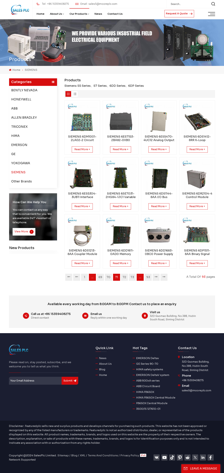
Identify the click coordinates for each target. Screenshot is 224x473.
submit (67, 380)
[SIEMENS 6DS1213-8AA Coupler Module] (82, 232)
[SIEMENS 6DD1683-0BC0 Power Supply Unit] (159, 232)
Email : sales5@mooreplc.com (98, 3)
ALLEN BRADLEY (24, 117)
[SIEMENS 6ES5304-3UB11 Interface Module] (82, 175)
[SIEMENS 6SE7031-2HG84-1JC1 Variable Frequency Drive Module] (120, 175)
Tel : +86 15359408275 (55, 3)
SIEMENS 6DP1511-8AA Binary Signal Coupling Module (197, 252)
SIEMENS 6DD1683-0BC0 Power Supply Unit (159, 252)
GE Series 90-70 (147, 363)
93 (148, 277)
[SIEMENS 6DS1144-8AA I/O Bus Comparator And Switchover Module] (159, 175)
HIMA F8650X (145, 392)
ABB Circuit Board (148, 386)
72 (124, 277)
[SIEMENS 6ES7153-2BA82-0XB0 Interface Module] (120, 118)
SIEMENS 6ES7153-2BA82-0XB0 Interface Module (120, 138)
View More (22, 231)
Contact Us (114, 13)
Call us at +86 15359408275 (51, 314)
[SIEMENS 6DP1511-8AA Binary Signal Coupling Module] (197, 232)
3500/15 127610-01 (148, 408)
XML (82, 455)
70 (108, 277)
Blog (102, 369)
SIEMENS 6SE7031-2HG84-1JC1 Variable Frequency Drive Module (121, 195)
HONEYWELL (21, 99)
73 (132, 277)
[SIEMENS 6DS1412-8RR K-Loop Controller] (197, 118)
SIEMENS (31, 70)
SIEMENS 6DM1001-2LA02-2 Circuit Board (82, 138)
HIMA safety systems (149, 369)
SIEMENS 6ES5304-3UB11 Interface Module (82, 195)
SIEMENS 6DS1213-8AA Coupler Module (82, 252)
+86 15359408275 (193, 380)
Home (40, 13)
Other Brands (21, 181)
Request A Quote (177, 13)
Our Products (78, 13)
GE (13, 154)
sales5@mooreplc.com (196, 390)
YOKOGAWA (20, 163)
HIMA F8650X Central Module (155, 397)
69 (100, 277)
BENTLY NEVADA (24, 90)
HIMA (15, 136)
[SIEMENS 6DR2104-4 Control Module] (197, 175)
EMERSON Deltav (147, 358)
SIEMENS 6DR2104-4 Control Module (197, 195)
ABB (14, 108)
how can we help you (29, 202)
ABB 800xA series (148, 380)
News (98, 13)
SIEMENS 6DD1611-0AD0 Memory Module (120, 252)
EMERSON (19, 145)
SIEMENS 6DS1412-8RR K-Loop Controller (197, 138)
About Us (56, 13)
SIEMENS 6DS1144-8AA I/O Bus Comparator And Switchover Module (159, 195)
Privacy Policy (129, 455)
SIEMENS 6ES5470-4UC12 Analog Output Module (159, 138)
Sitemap (63, 455)
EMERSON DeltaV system (152, 375)
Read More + (82, 149)
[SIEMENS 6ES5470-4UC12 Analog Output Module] (159, 118)
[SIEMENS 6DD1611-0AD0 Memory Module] (120, 232)
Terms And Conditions (103, 455)
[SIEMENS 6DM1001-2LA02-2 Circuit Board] (82, 118)
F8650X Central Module (151, 403)
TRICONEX (19, 126)
